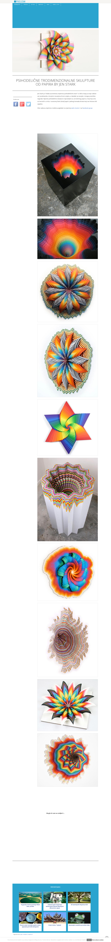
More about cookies (98, 940)
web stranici (75, 108)
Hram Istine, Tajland (54, 925)
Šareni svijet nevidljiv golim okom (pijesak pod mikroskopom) (30, 926)
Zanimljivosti (17, 4)
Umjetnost (40, 4)
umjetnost (30, 934)
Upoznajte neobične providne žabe (79, 925)
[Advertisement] (55, 17)
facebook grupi (87, 108)
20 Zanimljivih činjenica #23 (79, 905)
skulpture (25, 934)
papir (21, 934)
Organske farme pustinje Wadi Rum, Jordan (30, 905)
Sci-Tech (33, 4)
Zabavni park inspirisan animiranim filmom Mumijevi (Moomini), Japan (55, 906)
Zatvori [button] (89, 940)
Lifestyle (26, 4)
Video (48, 4)
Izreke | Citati (56, 4)
